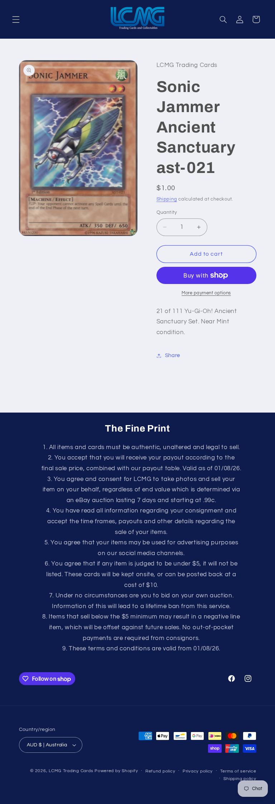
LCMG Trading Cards (71, 771)
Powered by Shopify (116, 771)
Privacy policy (198, 771)
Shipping (166, 199)
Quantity (166, 212)
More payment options (206, 293)
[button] (16, 19)
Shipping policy (239, 779)
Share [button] (172, 355)
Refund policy (160, 771)
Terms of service (238, 771)
